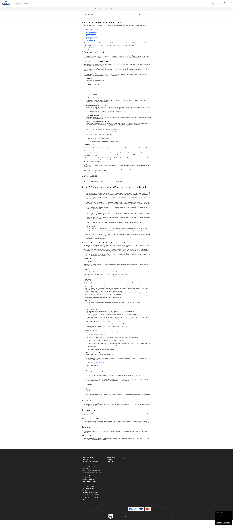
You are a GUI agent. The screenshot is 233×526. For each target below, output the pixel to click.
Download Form (143, 295)
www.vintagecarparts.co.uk (91, 28)
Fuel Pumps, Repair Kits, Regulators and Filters (93, 470)
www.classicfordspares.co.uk (91, 32)
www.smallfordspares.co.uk (91, 31)
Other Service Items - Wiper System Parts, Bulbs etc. (93, 498)
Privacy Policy (109, 463)
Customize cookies (226, 522)
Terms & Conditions (110, 461)
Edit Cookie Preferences (132, 516)
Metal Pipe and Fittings (88, 474)
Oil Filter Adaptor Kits (88, 457)
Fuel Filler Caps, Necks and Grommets (91, 477)
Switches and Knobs (88, 485)
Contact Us (117, 8)
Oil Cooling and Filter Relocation (90, 461)
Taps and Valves (87, 475)
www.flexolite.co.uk (90, 38)
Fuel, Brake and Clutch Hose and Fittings (92, 472)
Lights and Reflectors (88, 486)
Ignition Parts (86, 468)
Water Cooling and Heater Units (90, 479)
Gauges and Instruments (88, 483)
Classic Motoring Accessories (90, 492)
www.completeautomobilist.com (92, 29)
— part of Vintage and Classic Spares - (121, 516)
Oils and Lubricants (87, 464)
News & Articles (109, 8)
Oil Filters (85, 459)
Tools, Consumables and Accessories (91, 494)
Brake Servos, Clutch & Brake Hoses (90, 481)
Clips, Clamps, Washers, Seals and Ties (91, 496)
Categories (18, 3)
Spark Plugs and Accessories (89, 466)
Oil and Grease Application (89, 463)
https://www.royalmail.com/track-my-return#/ (98, 362)
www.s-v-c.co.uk (89, 35)
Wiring (85, 490)
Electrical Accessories (88, 488)
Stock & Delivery (110, 459)
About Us (102, 8)
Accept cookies (219, 522)
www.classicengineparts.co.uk (92, 37)
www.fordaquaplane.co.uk (91, 34)
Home (96, 8)
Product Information (111, 457)
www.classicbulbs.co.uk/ (90, 40)
